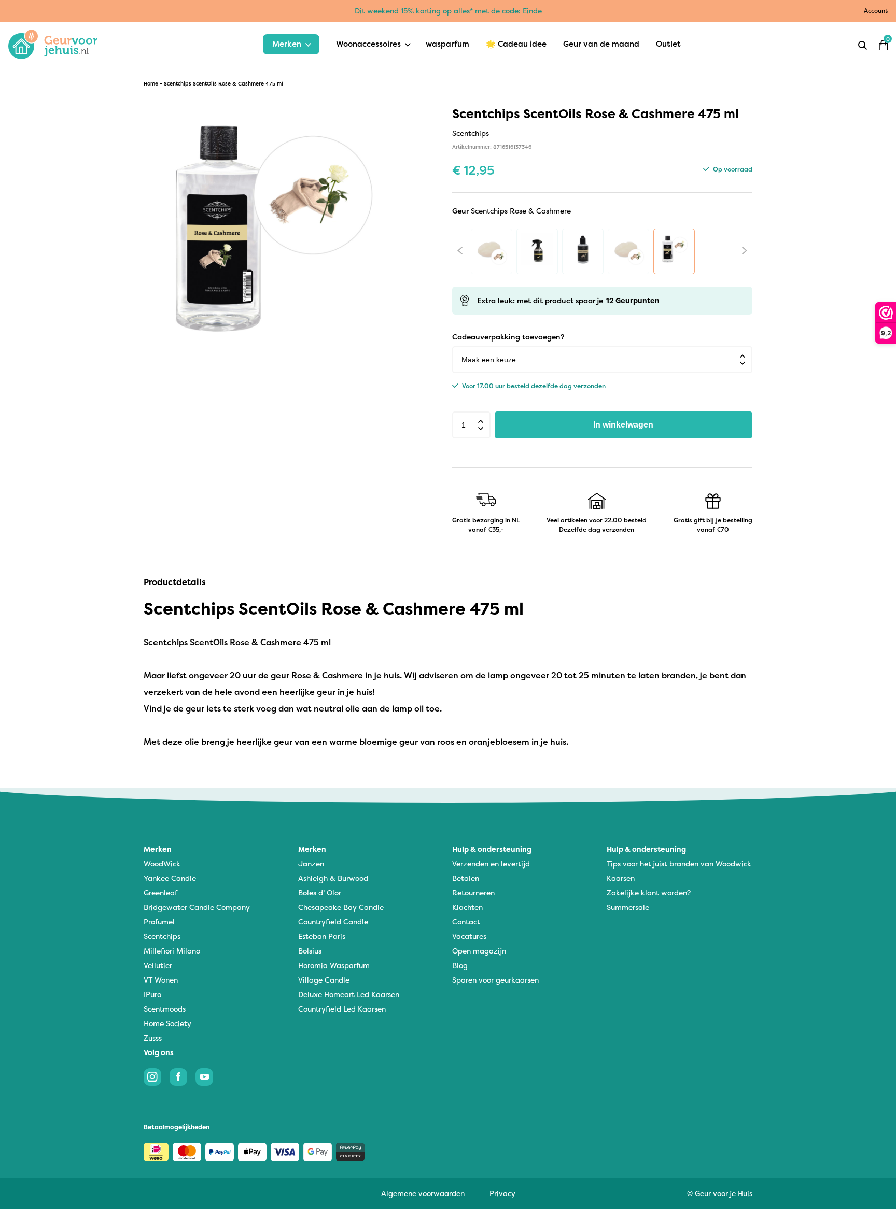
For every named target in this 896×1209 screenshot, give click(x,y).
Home (151, 83)
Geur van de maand (601, 43)
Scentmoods (165, 1009)
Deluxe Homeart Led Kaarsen (348, 994)
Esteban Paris (321, 936)
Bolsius (309, 951)
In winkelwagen (623, 424)
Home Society (167, 1023)
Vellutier (158, 965)
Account (876, 10)
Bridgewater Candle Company (197, 907)
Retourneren (473, 893)
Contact (466, 922)
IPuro (152, 994)
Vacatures (469, 936)
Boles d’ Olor (319, 893)
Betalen (465, 878)
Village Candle (323, 980)
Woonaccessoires (368, 43)
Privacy (502, 1193)
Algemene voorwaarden (423, 1193)
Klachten (467, 907)
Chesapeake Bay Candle (341, 907)
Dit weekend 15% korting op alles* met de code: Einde (448, 11)
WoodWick (162, 864)
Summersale (628, 907)
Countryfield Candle (333, 922)
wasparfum (447, 43)
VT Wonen (161, 980)
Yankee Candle (170, 878)
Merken (286, 43)
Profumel (159, 922)
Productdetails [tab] (175, 582)
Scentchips (162, 936)
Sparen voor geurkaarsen (495, 980)
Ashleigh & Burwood (333, 878)
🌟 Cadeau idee (516, 43)
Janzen (311, 864)
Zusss (153, 1038)
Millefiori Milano (172, 951)
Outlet (668, 43)
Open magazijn (479, 951)
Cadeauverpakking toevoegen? (508, 337)
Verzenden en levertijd (491, 864)
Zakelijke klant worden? (649, 893)
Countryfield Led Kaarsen (342, 1009)
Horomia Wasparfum (334, 965)
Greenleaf (160, 893)
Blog (460, 965)
